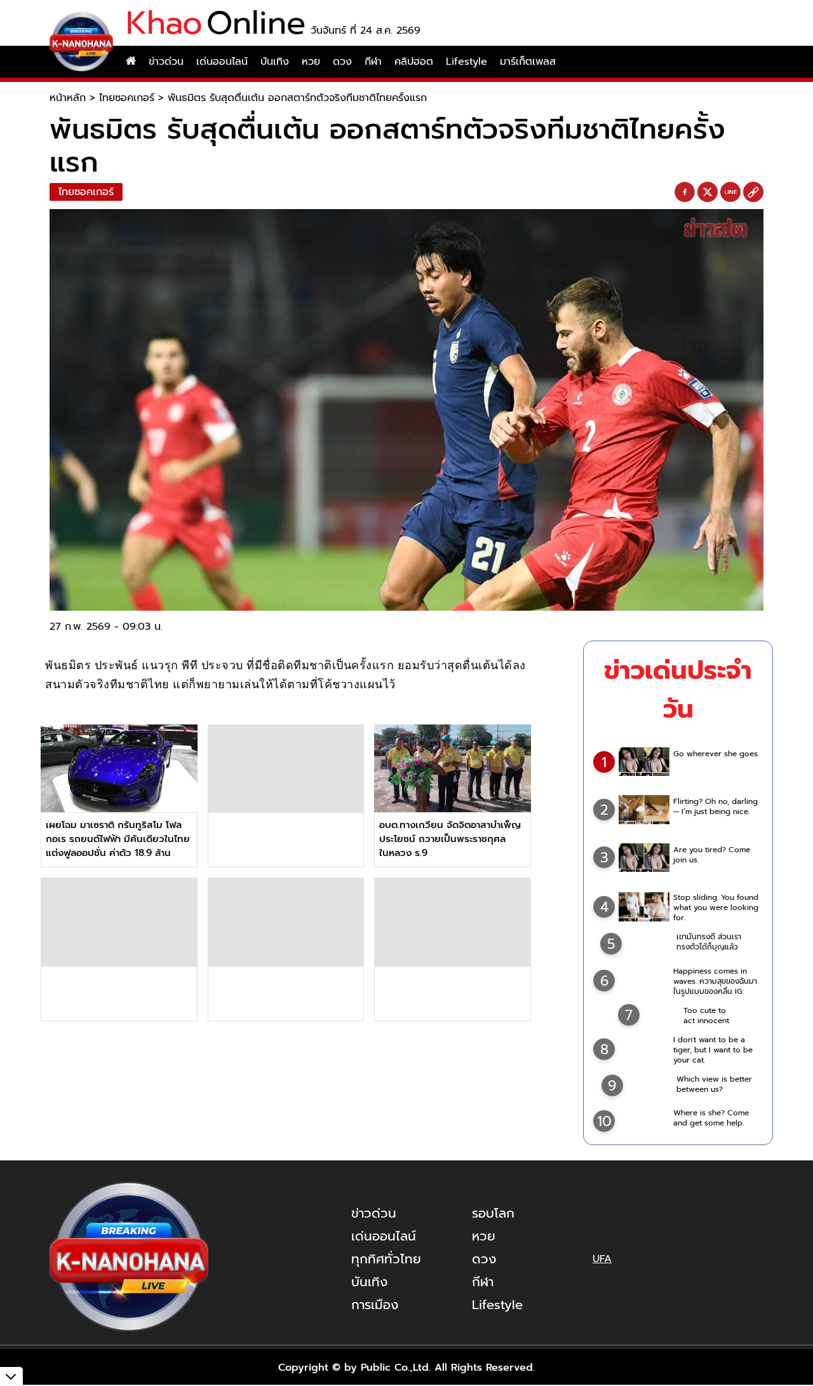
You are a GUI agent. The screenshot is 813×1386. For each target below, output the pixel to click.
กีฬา (373, 61)
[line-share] (730, 192)
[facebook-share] (685, 192)
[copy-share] (753, 192)
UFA (602, 1259)
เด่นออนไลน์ (222, 61)
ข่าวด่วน (166, 61)
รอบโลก (493, 1213)
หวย (311, 61)
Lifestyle (466, 61)
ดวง (342, 61)
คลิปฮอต (413, 61)
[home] (130, 62)
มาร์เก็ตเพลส (528, 61)
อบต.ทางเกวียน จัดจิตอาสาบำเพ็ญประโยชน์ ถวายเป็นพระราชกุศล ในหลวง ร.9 (450, 839)
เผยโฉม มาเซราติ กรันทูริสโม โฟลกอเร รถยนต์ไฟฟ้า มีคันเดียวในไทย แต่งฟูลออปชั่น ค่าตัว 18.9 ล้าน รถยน (118, 846)
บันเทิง (274, 61)
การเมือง (374, 1304)
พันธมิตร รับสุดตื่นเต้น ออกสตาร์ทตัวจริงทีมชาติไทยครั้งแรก (297, 97)
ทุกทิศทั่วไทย (386, 1258)
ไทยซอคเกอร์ (126, 97)
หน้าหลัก (68, 97)
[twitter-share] (707, 192)
